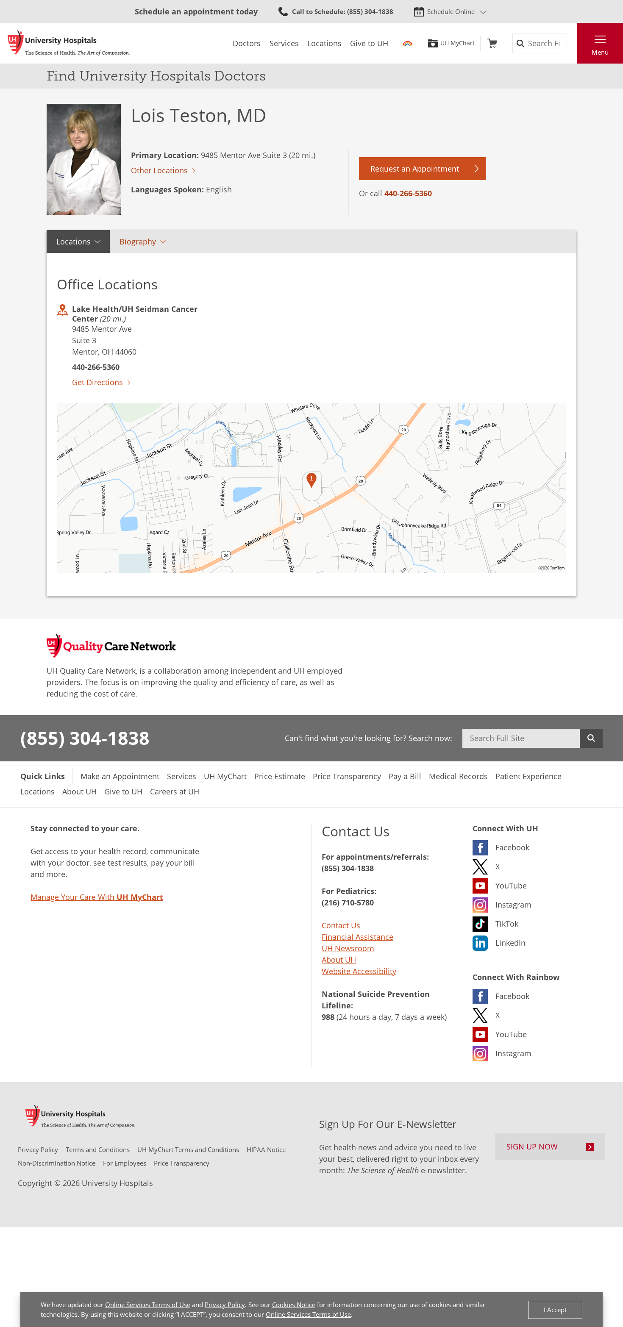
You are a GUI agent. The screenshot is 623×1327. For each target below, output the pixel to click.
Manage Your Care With (97, 897)
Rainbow (407, 43)
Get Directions (97, 382)
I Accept (555, 1309)
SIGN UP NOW (532, 1146)
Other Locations (159, 170)
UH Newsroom (348, 948)
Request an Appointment (414, 169)
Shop (492, 43)
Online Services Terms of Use (147, 1304)
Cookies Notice (293, 1304)
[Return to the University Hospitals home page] (69, 43)
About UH (339, 960)
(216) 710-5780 (348, 902)
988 (328, 1017)
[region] (311, 488)
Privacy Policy (225, 1304)
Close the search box (572, 43)
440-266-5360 (408, 193)
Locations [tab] (73, 241)
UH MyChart (457, 43)
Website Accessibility (359, 971)
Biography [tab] (138, 241)
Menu (600, 52)
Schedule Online (451, 11)
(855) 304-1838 (85, 737)
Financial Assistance (357, 937)
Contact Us (341, 925)
